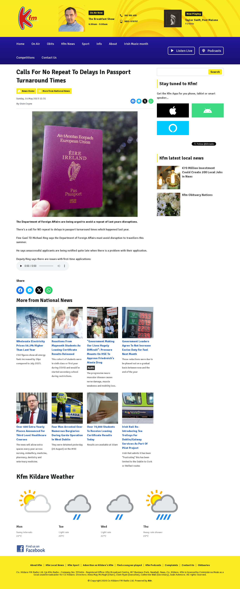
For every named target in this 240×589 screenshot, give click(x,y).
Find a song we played (129, 565)
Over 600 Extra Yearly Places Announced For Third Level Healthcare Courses (31, 433)
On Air (35, 44)
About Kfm (36, 565)
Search (215, 72)
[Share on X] (144, 101)
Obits (50, 44)
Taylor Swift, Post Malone (201, 20)
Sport (85, 44)
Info (99, 44)
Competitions (25, 57)
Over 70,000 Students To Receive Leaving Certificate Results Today (101, 433)
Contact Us (49, 57)
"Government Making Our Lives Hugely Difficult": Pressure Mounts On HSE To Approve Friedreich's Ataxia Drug (100, 352)
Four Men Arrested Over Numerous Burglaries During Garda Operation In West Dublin (67, 433)
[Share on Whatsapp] (150, 101)
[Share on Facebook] (133, 101)
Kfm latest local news (181, 158)
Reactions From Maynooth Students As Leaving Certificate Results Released (66, 348)
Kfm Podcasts (153, 565)
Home (20, 44)
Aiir (150, 580)
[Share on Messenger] (139, 101)
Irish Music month (136, 44)
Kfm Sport (73, 565)
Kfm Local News (55, 565)
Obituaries (204, 565)
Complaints (171, 565)
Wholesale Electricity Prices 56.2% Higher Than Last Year (30, 345)
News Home (28, 91)
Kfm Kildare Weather (45, 477)
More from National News (56, 91)
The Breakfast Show (101, 19)
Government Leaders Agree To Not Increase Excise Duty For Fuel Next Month (136, 348)
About (113, 44)
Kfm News (68, 44)
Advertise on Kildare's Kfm (98, 565)
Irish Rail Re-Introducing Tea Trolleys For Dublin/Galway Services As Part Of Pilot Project (135, 437)
